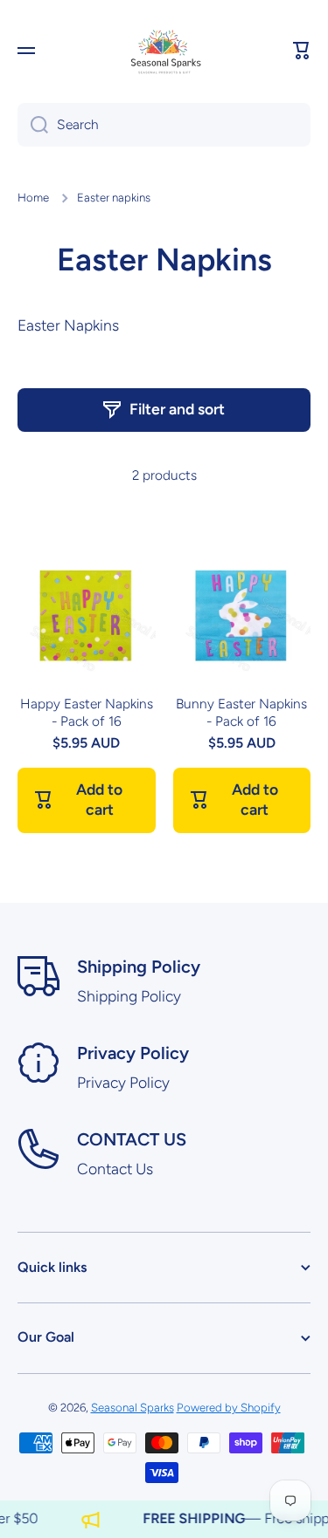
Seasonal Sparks (132, 1407)
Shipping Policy (138, 966)
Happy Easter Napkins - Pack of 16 (86, 712)
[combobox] (164, 125)
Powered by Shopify (229, 1407)
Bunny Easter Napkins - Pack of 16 (241, 712)
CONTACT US (131, 1139)
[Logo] (164, 50)
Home (33, 197)
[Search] (32, 125)
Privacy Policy (133, 1052)
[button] (302, 50)
